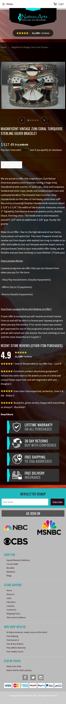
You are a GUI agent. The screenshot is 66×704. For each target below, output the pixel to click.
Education (11, 602)
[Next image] (44, 120)
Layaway (10, 606)
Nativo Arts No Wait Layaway (19, 670)
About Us (10, 594)
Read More (7, 414)
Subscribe (57, 502)
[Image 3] (33, 120)
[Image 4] (35, 120)
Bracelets (10, 568)
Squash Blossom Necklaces (18, 560)
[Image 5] (37, 120)
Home (3, 47)
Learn (9, 598)
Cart (61, 4)
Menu (9, 4)
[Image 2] (30, 120)
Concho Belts (12, 564)
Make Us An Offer (14, 666)
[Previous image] (22, 120)
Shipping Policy (13, 613)
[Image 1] (28, 120)
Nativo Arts (31, 695)
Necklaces (11, 571)
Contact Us (11, 609)
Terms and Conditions (16, 617)
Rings (9, 575)
